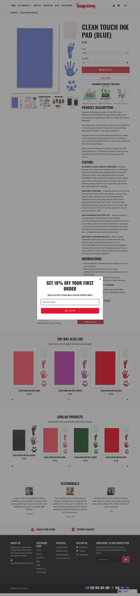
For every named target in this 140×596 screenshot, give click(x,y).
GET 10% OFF (70, 311)
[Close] (100, 279)
